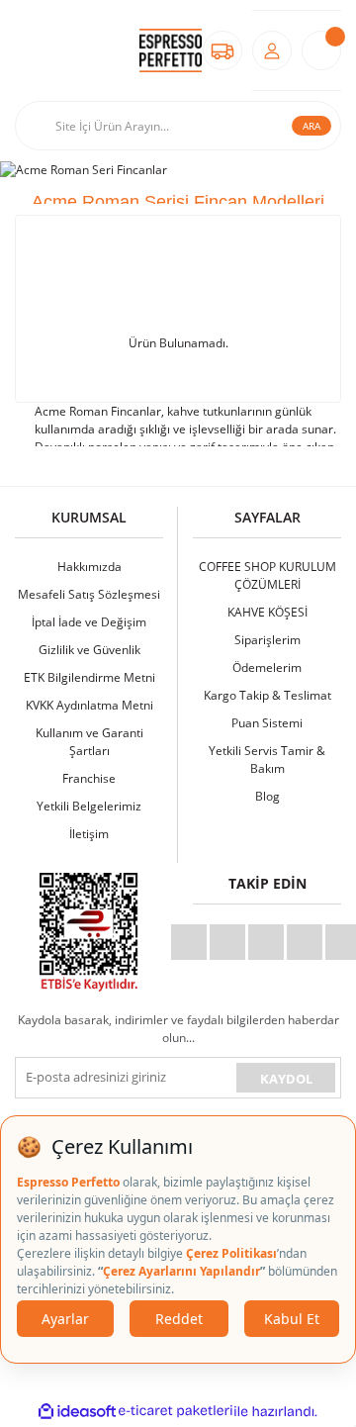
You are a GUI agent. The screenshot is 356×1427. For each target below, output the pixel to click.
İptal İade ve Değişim (89, 622)
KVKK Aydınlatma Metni (89, 705)
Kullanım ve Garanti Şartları (89, 741)
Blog (267, 796)
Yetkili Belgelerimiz (89, 806)
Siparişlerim (267, 639)
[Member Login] (272, 50)
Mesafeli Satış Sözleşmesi (89, 594)
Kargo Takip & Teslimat (267, 695)
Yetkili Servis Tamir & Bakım (267, 759)
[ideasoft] (77, 1411)
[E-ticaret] (175, 1411)
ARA (311, 126)
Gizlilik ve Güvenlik (89, 649)
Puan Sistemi (267, 722)
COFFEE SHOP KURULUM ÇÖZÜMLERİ (267, 575)
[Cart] (321, 50)
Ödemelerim (267, 667)
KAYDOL (286, 1079)
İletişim (89, 833)
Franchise (89, 778)
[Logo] (170, 51)
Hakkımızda (89, 566)
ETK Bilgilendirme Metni (89, 677)
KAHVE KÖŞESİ (267, 612)
